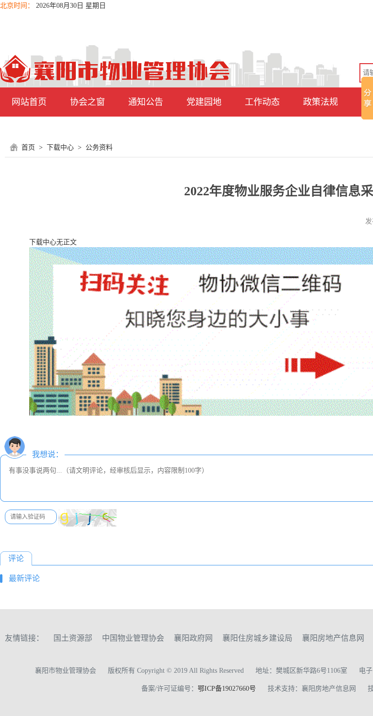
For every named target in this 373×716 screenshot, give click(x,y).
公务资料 (99, 147)
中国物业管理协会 (133, 638)
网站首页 (29, 102)
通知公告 (145, 102)
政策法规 (320, 102)
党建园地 (203, 102)
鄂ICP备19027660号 (227, 688)
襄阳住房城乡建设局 (257, 638)
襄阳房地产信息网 (333, 638)
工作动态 (262, 102)
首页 (28, 147)
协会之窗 (87, 102)
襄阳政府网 (193, 638)
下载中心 (60, 147)
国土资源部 (72, 638)
